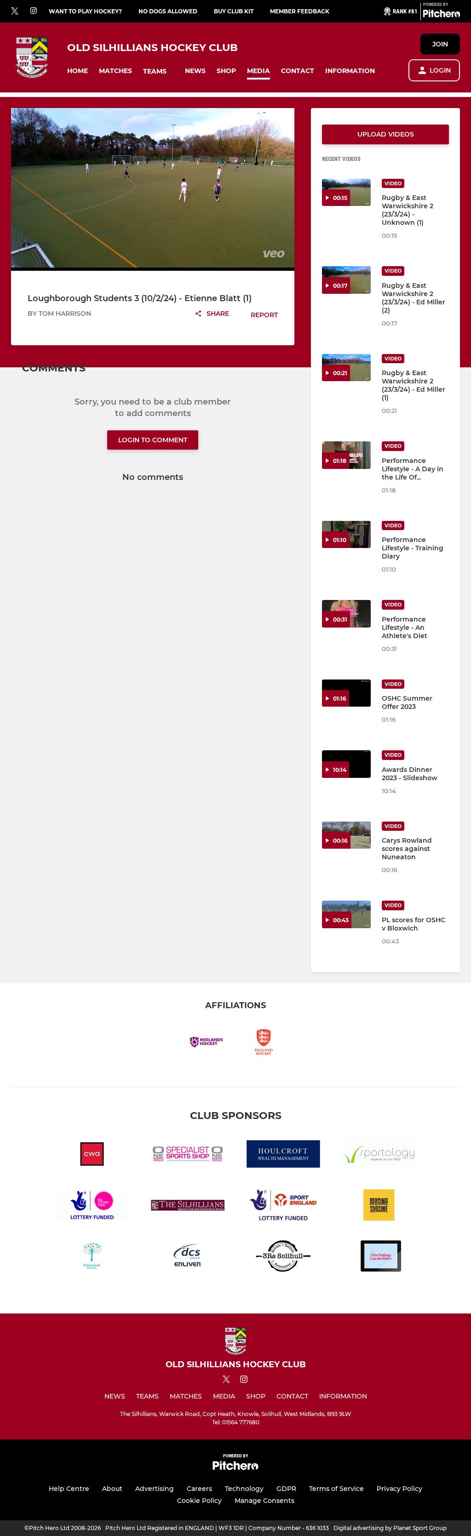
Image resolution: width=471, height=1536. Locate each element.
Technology (244, 1489)
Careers (199, 1489)
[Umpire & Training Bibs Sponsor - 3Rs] (283, 1257)
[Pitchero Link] (441, 15)
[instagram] (33, 11)
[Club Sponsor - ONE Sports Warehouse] (187, 1155)
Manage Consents (264, 1500)
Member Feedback (299, 11)
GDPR (286, 1489)
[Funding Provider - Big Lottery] (92, 1206)
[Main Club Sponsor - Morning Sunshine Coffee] (379, 1206)
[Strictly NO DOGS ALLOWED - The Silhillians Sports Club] (187, 1206)
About (112, 1489)
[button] (77, 71)
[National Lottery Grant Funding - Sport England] (283, 1206)
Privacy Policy (399, 1489)
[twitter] (14, 11)
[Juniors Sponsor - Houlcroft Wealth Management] (283, 1155)
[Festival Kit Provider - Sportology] (379, 1155)
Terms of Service (336, 1489)
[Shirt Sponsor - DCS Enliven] (187, 1257)
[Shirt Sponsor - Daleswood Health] (92, 1257)
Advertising (154, 1489)
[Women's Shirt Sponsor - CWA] (92, 1155)
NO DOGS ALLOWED (167, 11)
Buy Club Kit (233, 11)
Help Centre (69, 1489)
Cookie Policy (199, 1500)
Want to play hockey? (85, 11)
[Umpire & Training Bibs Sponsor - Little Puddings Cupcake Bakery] (379, 1257)
